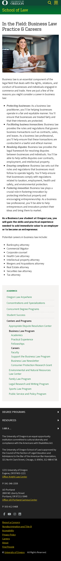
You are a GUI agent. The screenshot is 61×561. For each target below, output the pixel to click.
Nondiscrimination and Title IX (17, 526)
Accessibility (8, 530)
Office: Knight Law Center (14, 476)
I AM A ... (6, 428)
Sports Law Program (20, 389)
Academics (12, 290)
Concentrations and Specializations (26, 303)
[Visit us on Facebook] (4, 514)
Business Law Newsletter (25, 361)
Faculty (15, 352)
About (5, 542)
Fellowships (17, 344)
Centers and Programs (19, 321)
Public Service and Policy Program (27, 394)
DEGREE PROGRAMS (13, 412)
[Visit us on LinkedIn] (19, 514)
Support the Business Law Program (30, 356)
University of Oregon (14, 552)
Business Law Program (21, 331)
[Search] (49, 3)
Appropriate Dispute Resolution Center (30, 326)
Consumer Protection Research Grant (31, 365)
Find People (8, 547)
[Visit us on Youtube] (9, 514)
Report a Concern (11, 522)
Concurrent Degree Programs (23, 309)
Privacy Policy (9, 534)
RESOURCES (9, 420)
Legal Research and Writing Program (29, 384)
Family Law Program (20, 379)
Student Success (16, 315)
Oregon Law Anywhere (19, 297)
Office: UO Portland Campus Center (19, 500)
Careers (15, 348)
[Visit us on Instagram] (14, 514)
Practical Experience (22, 339)
